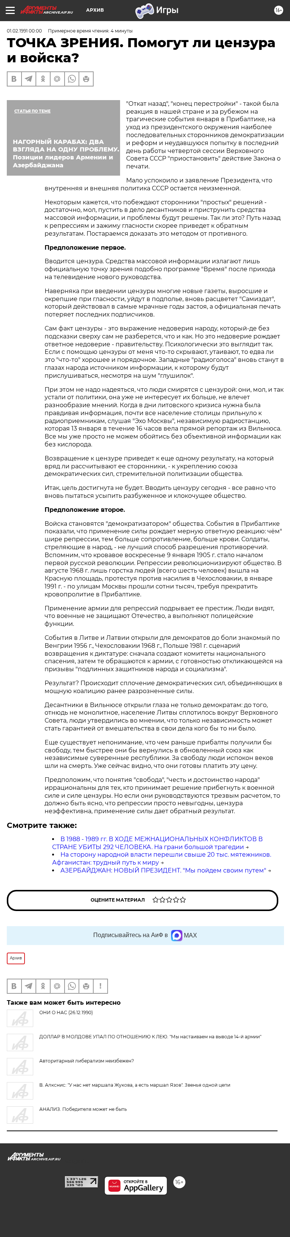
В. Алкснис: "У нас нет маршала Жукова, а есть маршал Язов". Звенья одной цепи (134, 1085)
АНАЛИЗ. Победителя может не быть (83, 1109)
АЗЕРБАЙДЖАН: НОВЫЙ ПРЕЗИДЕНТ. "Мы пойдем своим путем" (163, 870)
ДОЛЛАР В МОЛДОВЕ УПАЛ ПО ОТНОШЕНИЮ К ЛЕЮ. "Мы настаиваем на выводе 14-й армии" (150, 1036)
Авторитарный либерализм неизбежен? (86, 1061)
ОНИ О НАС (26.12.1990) (66, 1012)
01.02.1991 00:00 (24, 31)
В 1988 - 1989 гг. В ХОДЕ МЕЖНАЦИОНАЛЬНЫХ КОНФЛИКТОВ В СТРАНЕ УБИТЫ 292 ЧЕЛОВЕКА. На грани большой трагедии (157, 843)
